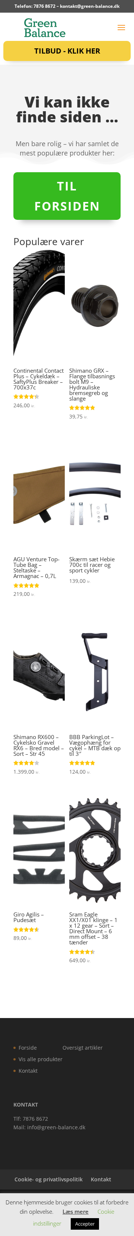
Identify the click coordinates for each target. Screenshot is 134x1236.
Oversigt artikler (83, 1047)
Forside (28, 1047)
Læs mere (76, 1211)
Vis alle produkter (41, 1059)
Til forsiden (67, 196)
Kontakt (28, 1070)
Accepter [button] (85, 1223)
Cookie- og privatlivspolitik (49, 1179)
